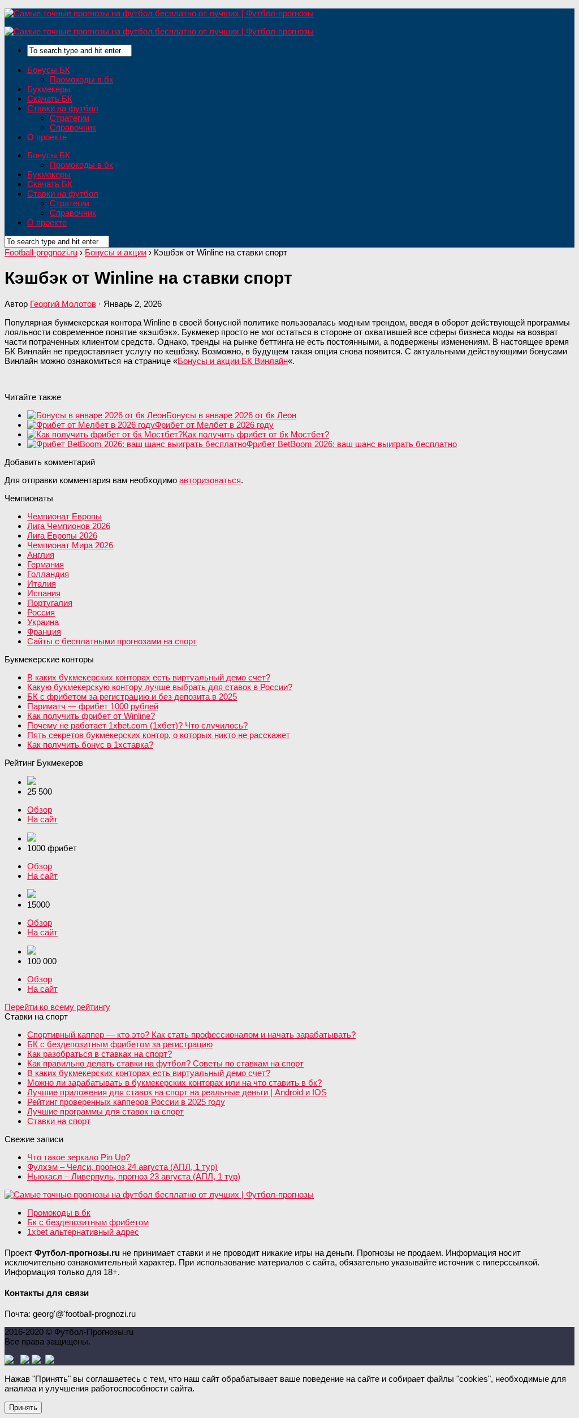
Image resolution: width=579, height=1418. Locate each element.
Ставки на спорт (58, 1121)
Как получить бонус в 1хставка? (90, 744)
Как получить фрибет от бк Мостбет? (256, 434)
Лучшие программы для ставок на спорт (105, 1111)
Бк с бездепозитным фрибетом (88, 1222)
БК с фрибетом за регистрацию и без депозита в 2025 (132, 696)
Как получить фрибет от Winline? (91, 716)
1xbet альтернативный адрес (83, 1232)
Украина (43, 622)
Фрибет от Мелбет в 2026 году (214, 425)
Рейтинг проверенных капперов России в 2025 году (126, 1102)
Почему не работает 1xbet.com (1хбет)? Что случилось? (137, 725)
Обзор (39, 809)
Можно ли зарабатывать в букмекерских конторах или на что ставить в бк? (174, 1082)
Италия (41, 583)
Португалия (49, 603)
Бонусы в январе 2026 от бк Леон (231, 415)
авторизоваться (210, 480)
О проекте (47, 137)
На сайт (42, 819)
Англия (40, 555)
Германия (45, 564)
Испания (44, 593)
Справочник (73, 127)
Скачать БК (49, 98)
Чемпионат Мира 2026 (70, 545)
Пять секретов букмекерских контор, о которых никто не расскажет (158, 735)
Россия (41, 612)
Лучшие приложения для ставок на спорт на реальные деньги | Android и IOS (177, 1092)
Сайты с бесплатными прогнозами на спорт (112, 641)
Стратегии (69, 118)
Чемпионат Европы (64, 516)
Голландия (48, 574)
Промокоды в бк (81, 79)
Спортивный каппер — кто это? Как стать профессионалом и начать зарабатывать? (191, 1034)
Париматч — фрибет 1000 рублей (92, 706)
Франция (44, 631)
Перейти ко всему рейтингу (57, 1007)
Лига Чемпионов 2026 (68, 526)
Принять (23, 1407)
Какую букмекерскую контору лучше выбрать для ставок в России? (159, 687)
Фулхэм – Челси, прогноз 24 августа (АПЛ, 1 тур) (122, 1167)
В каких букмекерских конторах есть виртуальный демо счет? (148, 677)
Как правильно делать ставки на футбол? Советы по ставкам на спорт (165, 1063)
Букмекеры (49, 89)
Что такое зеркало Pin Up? (78, 1157)
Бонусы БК (48, 70)
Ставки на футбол (62, 108)
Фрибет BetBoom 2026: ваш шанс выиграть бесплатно (352, 444)
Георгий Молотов (63, 304)
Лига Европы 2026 (62, 535)
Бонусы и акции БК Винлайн (233, 361)
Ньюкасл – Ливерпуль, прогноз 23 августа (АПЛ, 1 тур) (133, 1176)
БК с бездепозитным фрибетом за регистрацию (120, 1044)
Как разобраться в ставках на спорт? (99, 1054)
